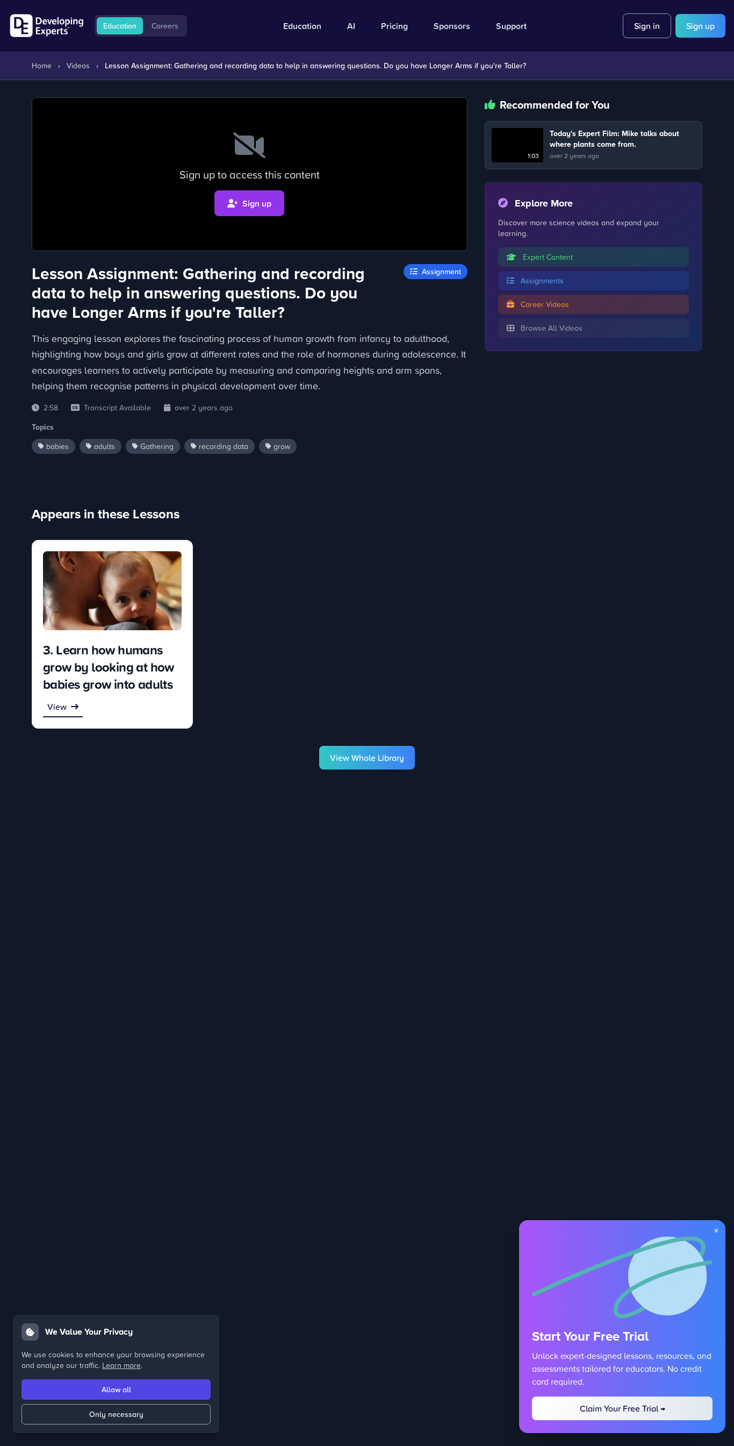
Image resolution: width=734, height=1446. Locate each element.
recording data (223, 446)
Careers (165, 25)
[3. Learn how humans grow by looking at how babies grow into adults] (112, 590)
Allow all (116, 1389)
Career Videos (544, 304)
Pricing (394, 26)
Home (42, 65)
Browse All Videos (550, 328)
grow (282, 446)
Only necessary (116, 1414)
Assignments (541, 280)
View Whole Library (367, 758)
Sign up (700, 26)
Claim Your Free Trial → (622, 1408)
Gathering (157, 446)
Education (119, 25)
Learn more (121, 1365)
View (57, 707)
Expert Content (547, 257)
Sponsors (452, 26)
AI (351, 26)
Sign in (647, 26)
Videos (78, 65)
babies (57, 446)
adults (104, 446)
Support (511, 26)
